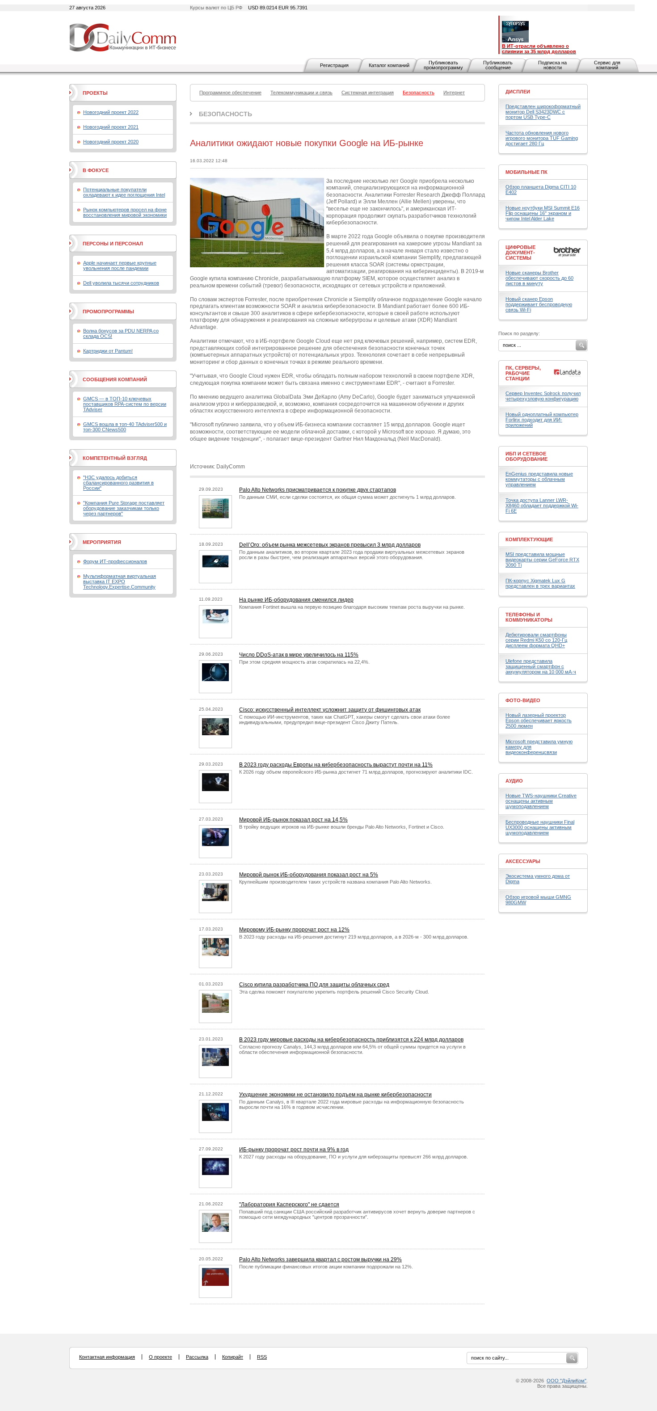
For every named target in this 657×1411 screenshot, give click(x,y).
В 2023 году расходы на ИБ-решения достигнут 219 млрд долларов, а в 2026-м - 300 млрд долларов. (353, 936)
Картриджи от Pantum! (108, 351)
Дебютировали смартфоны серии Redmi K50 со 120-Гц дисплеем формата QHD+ (536, 640)
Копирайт (232, 1357)
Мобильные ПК (526, 172)
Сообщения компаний (115, 379)
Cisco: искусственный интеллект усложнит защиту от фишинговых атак (330, 710)
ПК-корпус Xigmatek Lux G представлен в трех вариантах (540, 583)
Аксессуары (522, 861)
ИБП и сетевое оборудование (526, 456)
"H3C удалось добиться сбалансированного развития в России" (118, 483)
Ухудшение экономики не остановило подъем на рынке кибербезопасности (335, 1094)
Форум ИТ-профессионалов (115, 561)
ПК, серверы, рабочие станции (523, 373)
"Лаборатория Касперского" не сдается (289, 1204)
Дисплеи (517, 91)
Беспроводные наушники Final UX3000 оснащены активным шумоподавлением (539, 827)
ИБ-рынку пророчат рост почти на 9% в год (294, 1149)
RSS (262, 1357)
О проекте (160, 1357)
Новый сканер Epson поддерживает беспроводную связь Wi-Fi (538, 304)
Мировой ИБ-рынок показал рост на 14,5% (293, 820)
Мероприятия (102, 542)
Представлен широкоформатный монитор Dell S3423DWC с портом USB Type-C (543, 112)
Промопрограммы (108, 311)
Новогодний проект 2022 (111, 112)
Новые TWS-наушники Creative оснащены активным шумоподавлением (541, 801)
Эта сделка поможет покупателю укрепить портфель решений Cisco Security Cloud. (334, 991)
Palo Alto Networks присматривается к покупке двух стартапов (317, 490)
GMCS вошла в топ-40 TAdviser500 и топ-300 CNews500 (125, 426)
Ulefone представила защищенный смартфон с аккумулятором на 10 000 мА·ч (540, 666)
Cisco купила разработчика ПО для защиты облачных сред (314, 984)
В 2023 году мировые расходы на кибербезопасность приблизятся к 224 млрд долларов (351, 1039)
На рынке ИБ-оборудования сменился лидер (296, 600)
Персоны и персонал (113, 243)
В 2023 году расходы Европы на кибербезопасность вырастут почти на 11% (336, 765)
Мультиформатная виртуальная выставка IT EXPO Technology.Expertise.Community (119, 581)
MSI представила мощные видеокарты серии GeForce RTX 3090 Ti (542, 560)
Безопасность (225, 114)
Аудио (514, 780)
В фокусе (96, 170)
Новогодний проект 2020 (111, 141)
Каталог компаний (389, 65)
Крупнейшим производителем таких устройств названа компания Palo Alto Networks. (335, 882)
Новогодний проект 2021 (111, 127)
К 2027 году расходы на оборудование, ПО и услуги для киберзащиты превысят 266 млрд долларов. (353, 1156)
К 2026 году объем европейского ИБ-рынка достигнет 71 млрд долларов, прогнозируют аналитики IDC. (356, 772)
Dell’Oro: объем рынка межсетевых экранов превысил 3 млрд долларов (330, 545)
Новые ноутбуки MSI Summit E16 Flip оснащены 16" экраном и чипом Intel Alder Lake (542, 213)
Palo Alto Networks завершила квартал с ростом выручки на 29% (320, 1259)
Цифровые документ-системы (520, 252)
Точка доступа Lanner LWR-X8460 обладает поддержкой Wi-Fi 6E (541, 505)
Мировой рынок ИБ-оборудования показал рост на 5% (308, 875)
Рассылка (197, 1357)
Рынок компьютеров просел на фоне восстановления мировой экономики (125, 212)
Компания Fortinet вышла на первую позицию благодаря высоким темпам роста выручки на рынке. (352, 607)
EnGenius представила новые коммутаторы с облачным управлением (539, 479)
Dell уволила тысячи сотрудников (121, 283)
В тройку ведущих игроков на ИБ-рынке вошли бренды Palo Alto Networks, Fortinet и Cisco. (341, 827)
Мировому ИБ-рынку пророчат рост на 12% (294, 930)
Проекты (95, 93)
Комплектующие (529, 539)
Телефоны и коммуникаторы (528, 617)
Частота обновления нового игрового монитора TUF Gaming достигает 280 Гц (541, 138)
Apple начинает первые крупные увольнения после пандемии (119, 265)
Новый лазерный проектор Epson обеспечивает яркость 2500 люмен (538, 720)
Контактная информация (107, 1357)
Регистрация (334, 65)
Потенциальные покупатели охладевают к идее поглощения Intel (124, 192)
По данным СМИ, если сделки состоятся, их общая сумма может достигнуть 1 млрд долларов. (347, 497)
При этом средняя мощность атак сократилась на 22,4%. (304, 662)
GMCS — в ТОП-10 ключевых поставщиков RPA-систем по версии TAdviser (124, 404)
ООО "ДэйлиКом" (566, 1380)
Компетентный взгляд (115, 458)
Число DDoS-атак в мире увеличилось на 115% (298, 655)
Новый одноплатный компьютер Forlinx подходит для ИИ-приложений (541, 420)
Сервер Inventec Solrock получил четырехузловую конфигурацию (543, 396)
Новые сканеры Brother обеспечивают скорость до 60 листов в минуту (539, 278)
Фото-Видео (522, 700)
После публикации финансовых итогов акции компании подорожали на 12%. (326, 1266)
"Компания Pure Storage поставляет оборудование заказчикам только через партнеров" (123, 508)
